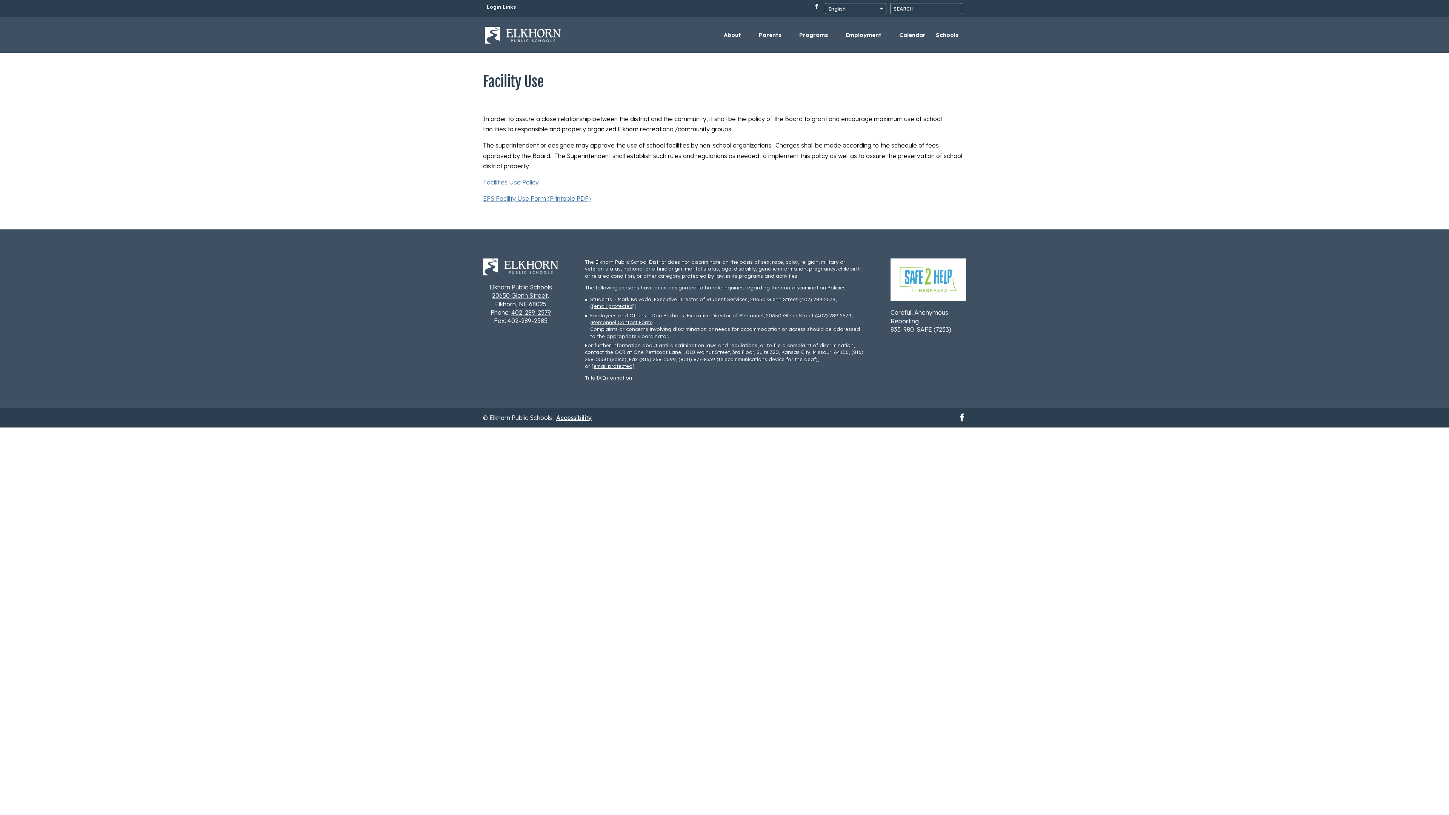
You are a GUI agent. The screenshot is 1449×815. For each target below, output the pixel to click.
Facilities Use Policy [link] (511, 182)
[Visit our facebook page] (816, 8)
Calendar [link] (912, 35)
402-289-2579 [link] (531, 312)
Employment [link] (863, 35)
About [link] (732, 35)
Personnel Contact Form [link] (621, 322)
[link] (523, 34)
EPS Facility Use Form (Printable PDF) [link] (537, 198)
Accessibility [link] (574, 417)
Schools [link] (947, 35)
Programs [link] (813, 35)
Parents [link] (770, 35)
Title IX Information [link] (608, 378)
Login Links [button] (501, 7)
